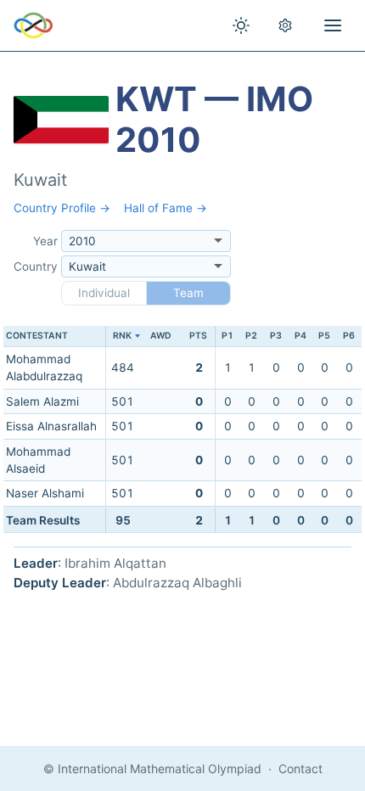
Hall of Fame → (165, 208)
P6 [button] (349, 335)
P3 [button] (276, 335)
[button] (122, 336)
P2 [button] (251, 335)
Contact (300, 768)
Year (45, 241)
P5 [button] (324, 335)
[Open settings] (285, 25)
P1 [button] (227, 335)
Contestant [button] (37, 335)
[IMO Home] (33, 25)
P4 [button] (300, 335)
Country (36, 266)
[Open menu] (332, 25)
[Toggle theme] (241, 25)
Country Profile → (62, 208)
